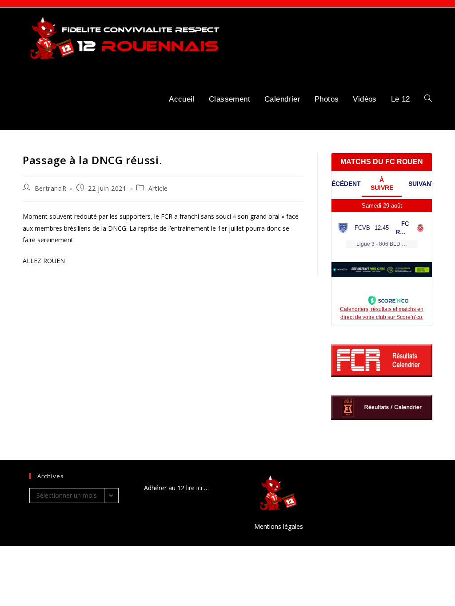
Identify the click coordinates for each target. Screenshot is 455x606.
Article (158, 188)
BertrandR (50, 188)
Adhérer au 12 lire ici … (176, 488)
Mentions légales (278, 526)
